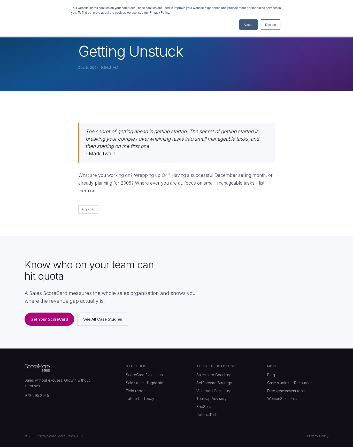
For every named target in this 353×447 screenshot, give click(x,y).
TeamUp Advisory (211, 398)
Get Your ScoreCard (49, 319)
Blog (271, 375)
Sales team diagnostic (144, 383)
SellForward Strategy (214, 383)
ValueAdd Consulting (214, 391)
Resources (303, 383)
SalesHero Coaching (214, 375)
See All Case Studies (102, 319)
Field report (136, 391)
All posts (88, 209)
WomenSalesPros (282, 398)
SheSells (203, 406)
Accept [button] (248, 24)
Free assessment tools (286, 391)
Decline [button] (270, 24)
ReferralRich (206, 414)
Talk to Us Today (140, 398)
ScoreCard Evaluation (144, 375)
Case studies (278, 383)
